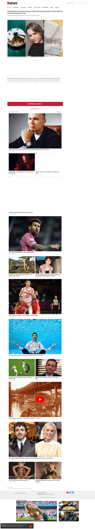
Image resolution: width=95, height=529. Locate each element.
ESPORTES (30, 7)
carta (18, 488)
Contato (16, 493)
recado (30, 488)
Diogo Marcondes (25, 18)
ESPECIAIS (57, 7)
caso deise (22, 488)
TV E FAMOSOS (16, 7)
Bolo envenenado (13, 488)
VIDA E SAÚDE (23, 7)
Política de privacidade (22, 493)
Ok (30, 526)
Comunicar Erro (34, 108)
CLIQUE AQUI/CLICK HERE (49, 494)
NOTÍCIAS (9, 7)
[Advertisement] (35, 68)
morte (26, 488)
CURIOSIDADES (45, 7)
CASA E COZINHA (37, 7)
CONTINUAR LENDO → (35, 104)
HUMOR (51, 7)
